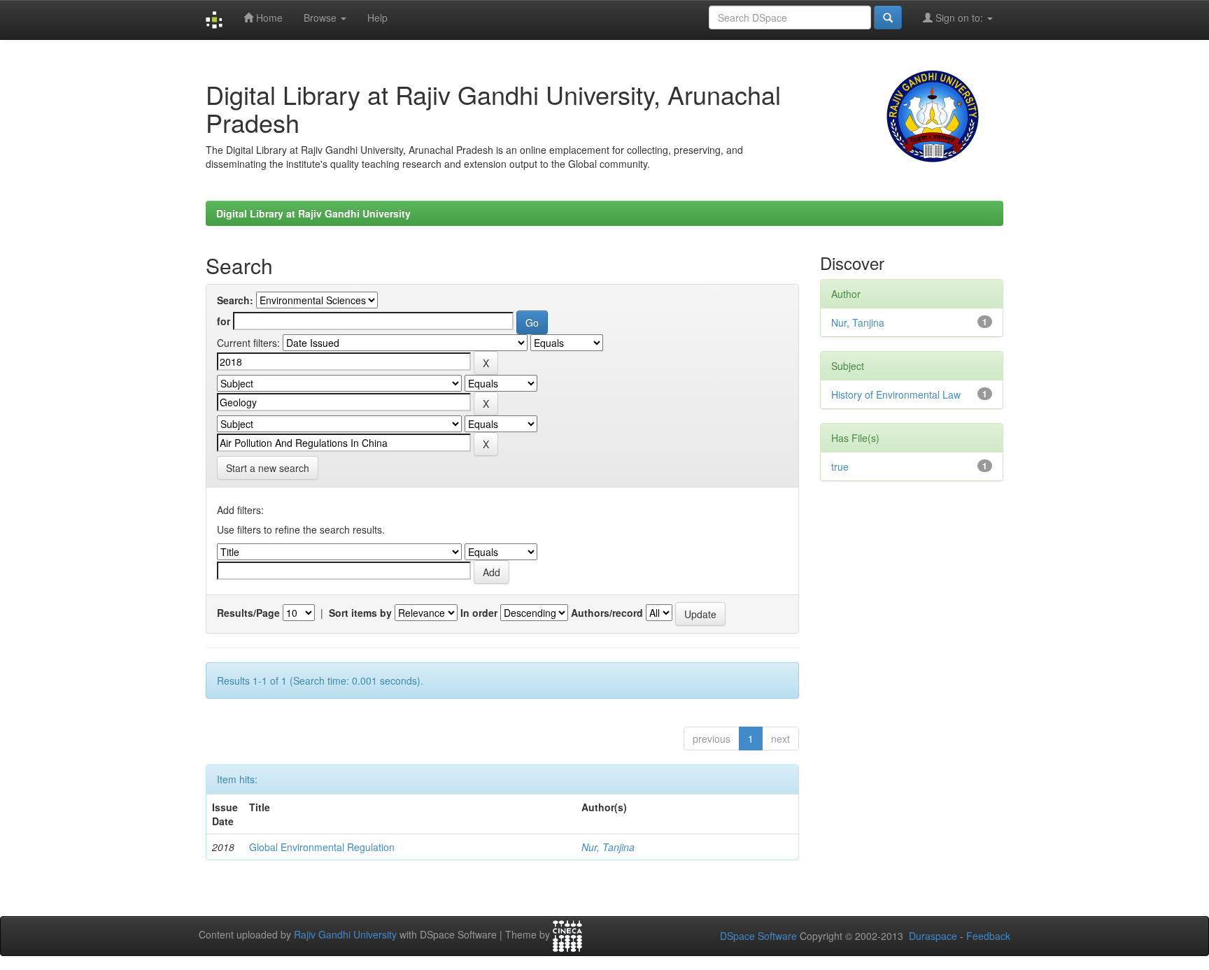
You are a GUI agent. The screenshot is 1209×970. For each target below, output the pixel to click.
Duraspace (933, 936)
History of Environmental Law (896, 394)
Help (377, 17)
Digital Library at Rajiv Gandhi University (313, 213)
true (840, 466)
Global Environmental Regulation (322, 847)
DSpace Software (758, 936)
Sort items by (360, 613)
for (223, 321)
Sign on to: (959, 17)
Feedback (988, 936)
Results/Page (248, 613)
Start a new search (267, 468)
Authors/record (607, 613)
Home (268, 17)
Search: (235, 300)
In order (478, 613)
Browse (321, 17)
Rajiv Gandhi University (345, 935)
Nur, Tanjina (608, 847)
